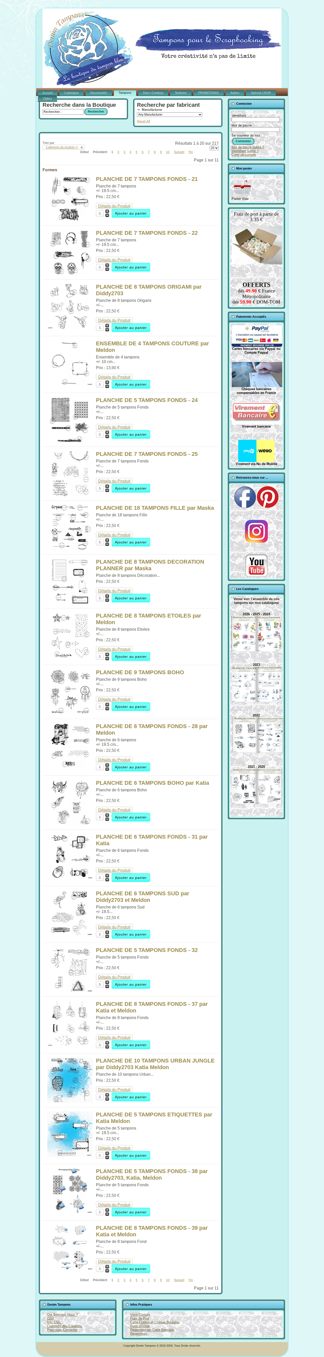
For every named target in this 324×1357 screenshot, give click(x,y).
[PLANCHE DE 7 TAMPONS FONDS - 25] (70, 495)
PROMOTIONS (208, 93)
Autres (234, 93)
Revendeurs (139, 1333)
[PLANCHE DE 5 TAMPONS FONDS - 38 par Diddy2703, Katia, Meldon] (70, 1212)
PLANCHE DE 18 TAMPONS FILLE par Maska (155, 508)
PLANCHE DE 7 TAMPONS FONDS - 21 (147, 179)
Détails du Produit (114, 206)
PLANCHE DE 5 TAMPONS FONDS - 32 (147, 950)
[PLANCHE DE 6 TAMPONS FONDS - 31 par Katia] (70, 878)
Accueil (48, 93)
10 (168, 152)
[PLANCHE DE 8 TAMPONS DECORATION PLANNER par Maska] (70, 603)
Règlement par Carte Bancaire (152, 1330)
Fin (191, 152)
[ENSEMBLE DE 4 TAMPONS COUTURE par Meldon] (70, 384)
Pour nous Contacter (62, 1330)
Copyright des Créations (64, 1326)
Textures (181, 93)
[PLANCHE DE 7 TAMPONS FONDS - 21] (70, 220)
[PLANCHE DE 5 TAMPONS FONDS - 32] (70, 991)
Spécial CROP (261, 93)
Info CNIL (54, 1322)
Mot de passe (242, 125)
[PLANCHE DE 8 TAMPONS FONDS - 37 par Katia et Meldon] (70, 1045)
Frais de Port (139, 1318)
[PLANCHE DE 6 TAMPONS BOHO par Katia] (70, 824)
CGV (50, 1318)
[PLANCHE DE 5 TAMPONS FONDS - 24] (70, 441)
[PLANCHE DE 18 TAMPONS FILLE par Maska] (70, 549)
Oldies (47, 98)
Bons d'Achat (140, 1326)
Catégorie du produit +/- (62, 147)
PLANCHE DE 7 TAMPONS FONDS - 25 (147, 454)
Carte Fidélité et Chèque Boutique (154, 1322)
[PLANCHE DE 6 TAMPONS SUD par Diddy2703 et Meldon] (70, 934)
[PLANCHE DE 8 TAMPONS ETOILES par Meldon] (70, 656)
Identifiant (239, 115)
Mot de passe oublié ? (248, 147)
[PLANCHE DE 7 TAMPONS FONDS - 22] (70, 274)
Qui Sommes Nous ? (62, 1315)
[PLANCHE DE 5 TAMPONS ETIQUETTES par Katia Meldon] (70, 1155)
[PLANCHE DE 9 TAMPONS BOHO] (70, 713)
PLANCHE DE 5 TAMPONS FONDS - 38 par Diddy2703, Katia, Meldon (152, 1174)
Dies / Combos (153, 93)
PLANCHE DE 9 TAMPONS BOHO (140, 672)
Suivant (179, 152)
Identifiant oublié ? (245, 151)
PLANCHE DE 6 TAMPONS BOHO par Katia (152, 783)
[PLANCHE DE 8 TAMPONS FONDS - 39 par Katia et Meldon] (70, 1269)
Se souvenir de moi (246, 135)
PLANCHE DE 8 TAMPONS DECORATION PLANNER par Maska (150, 565)
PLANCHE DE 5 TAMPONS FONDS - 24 (147, 400)
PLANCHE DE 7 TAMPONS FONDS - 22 (147, 233)
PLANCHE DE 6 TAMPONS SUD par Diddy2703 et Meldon (142, 896)
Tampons (125, 93)
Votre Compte (140, 1315)
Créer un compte (244, 155)
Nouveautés (98, 93)
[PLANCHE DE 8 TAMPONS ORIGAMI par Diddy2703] (70, 328)
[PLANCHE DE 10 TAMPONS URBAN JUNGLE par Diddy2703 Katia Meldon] (70, 1101)
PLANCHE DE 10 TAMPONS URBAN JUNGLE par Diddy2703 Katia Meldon (155, 1063)
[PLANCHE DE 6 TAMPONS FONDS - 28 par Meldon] (70, 767)
